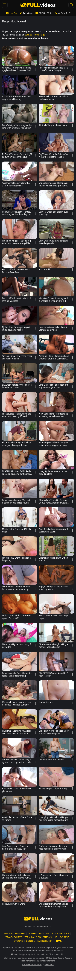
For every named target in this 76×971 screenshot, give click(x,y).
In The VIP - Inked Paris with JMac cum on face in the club (17, 155)
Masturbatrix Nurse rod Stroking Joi (16, 530)
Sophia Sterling (46, 702)
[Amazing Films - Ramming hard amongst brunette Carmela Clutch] (56, 348)
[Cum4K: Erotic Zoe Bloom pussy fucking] (56, 203)
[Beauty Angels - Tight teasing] (56, 779)
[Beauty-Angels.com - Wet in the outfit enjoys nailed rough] (19, 492)
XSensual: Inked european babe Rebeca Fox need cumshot (16, 703)
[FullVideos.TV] (38, 5)
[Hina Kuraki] (56, 260)
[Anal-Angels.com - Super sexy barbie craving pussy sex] (19, 838)
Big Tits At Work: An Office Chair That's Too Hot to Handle (53, 155)
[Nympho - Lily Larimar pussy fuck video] (19, 636)
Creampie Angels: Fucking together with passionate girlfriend (16, 242)
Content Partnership (39, 940)
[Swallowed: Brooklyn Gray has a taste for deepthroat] (19, 175)
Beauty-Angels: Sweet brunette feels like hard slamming (17, 674)
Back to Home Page (35, 34)
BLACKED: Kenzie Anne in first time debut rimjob (16, 386)
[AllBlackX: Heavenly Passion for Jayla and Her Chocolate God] (19, 59)
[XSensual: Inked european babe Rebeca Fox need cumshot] (19, 693)
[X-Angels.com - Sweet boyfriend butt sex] (56, 866)
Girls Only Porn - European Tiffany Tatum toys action (53, 386)
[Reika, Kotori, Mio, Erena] (19, 894)
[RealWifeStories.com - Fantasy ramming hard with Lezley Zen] (19, 203)
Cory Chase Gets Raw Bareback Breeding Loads (53, 242)
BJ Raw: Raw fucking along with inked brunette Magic (16, 328)
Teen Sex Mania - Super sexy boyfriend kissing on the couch (16, 761)
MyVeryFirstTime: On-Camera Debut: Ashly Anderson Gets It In (53, 501)
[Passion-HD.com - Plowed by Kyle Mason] (19, 780)
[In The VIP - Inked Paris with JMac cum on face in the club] (19, 146)
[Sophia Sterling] (56, 692)
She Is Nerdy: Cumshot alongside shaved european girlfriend (53, 905)
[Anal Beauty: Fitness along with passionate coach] (56, 520)
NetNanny (49, 964)
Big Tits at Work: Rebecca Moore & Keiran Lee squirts (54, 732)
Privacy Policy (13, 937)
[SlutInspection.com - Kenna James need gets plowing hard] (56, 838)
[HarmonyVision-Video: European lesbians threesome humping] (19, 866)
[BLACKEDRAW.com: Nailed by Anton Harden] (56, 665)
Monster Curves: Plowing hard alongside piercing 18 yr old (53, 299)
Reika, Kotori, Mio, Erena (13, 904)
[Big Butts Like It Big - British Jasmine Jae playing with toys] (19, 434)
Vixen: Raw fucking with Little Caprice (53, 559)
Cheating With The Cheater (52, 759)
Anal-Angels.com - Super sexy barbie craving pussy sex (16, 847)
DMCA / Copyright (14, 933)
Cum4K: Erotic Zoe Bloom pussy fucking (53, 213)
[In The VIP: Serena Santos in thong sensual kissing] (19, 88)
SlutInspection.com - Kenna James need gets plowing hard (53, 847)
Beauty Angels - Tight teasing (53, 788)
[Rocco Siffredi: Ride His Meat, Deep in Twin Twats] (19, 261)
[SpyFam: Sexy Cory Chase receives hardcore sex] (19, 348)
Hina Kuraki (44, 269)
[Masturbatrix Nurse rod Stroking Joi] (19, 520)
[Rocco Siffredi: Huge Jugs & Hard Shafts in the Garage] (56, 59)
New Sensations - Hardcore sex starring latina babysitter (53, 415)
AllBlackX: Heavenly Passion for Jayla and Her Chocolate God (16, 69)
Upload (18, 940)
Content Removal (38, 933)
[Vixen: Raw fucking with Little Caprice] (56, 549)
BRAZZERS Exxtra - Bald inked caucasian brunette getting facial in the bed (17, 472)
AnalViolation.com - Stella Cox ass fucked (17, 818)
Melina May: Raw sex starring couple (53, 616)
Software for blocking (32, 964)
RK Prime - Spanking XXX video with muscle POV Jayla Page (16, 732)
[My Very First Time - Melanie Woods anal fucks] (56, 88)
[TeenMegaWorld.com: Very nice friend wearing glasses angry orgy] (56, 434)
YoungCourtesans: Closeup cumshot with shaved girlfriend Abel (53, 184)
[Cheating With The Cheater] (56, 750)
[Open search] (71, 5)
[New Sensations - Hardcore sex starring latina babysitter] (56, 405)
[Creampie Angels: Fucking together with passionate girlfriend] (19, 232)
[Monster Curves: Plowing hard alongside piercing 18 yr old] (56, 290)
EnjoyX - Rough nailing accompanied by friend (53, 588)
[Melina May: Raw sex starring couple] (56, 607)
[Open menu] (5, 5)
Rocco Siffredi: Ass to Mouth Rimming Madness (16, 299)
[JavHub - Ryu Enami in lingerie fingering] (19, 549)
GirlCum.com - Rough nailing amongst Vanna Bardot (53, 645)
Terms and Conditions (38, 937)
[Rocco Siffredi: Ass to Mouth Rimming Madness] (19, 290)
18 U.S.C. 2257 (62, 937)
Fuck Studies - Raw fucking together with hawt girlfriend (16, 415)
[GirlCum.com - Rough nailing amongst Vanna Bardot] (56, 636)
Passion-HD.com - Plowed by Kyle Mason (16, 790)
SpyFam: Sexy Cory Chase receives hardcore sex (17, 357)
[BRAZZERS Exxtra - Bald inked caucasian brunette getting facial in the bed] (19, 463)
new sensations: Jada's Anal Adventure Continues (53, 328)
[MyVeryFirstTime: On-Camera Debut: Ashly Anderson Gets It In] (56, 492)
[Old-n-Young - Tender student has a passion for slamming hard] (19, 578)
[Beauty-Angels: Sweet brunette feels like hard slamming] (19, 665)
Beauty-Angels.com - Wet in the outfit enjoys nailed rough (16, 501)
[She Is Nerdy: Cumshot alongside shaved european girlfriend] (56, 895)
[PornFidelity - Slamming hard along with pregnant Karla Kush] (19, 117)
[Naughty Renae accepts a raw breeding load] (56, 463)
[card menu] (36, 69)
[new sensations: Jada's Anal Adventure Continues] (56, 319)
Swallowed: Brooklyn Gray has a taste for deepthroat (16, 184)
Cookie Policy (60, 933)
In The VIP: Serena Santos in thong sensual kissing (16, 97)
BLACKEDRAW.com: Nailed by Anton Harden (53, 674)
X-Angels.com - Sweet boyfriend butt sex (53, 876)
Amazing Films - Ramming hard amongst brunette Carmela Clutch (54, 357)
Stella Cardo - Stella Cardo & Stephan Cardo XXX (16, 616)
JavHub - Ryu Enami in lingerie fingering (16, 559)
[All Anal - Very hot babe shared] (56, 116)
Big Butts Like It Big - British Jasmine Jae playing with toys (17, 443)
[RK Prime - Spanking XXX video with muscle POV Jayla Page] (19, 722)
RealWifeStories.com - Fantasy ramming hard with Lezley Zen (16, 213)
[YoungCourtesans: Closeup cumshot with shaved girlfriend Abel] (56, 175)
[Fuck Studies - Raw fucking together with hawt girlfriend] (19, 405)
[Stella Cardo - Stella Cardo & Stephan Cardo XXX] (19, 607)
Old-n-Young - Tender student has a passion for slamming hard (16, 588)
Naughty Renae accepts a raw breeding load (53, 472)
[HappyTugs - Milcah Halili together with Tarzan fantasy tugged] (56, 809)
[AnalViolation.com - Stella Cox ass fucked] (19, 809)
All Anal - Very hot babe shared (53, 125)
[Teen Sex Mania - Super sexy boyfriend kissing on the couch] (19, 751)
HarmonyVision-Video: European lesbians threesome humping (16, 876)
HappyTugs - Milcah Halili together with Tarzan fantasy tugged (53, 818)
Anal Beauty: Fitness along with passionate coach (53, 530)
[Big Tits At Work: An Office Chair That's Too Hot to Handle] (56, 146)
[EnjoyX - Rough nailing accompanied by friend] (56, 578)
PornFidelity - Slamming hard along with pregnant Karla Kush (16, 126)
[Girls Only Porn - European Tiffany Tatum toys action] (56, 376)
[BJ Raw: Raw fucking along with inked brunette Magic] (19, 319)
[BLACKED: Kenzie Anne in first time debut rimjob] (19, 376)
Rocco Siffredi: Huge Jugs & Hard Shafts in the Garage (53, 69)
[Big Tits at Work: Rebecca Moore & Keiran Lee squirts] (56, 722)
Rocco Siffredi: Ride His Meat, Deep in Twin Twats (16, 270)
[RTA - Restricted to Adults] (59, 941)
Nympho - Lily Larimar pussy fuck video (16, 645)
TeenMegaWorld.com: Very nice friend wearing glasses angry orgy (54, 444)
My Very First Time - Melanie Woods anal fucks (54, 97)
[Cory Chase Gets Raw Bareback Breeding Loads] (56, 232)
